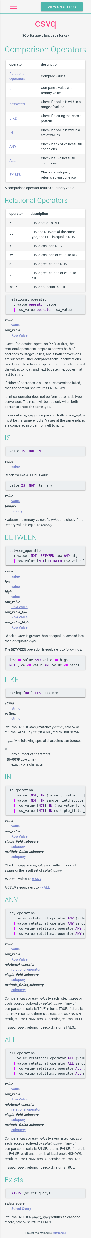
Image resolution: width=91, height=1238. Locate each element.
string (15, 708)
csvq (45, 23)
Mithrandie (59, 1233)
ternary (17, 511)
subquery (18, 846)
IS (10, 90)
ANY (12, 146)
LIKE (13, 118)
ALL (12, 161)
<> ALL (45, 887)
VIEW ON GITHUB (62, 7)
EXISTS (15, 175)
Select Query (21, 1209)
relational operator (26, 969)
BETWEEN (17, 104)
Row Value (19, 335)
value (15, 325)
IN (11, 132)
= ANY (36, 879)
